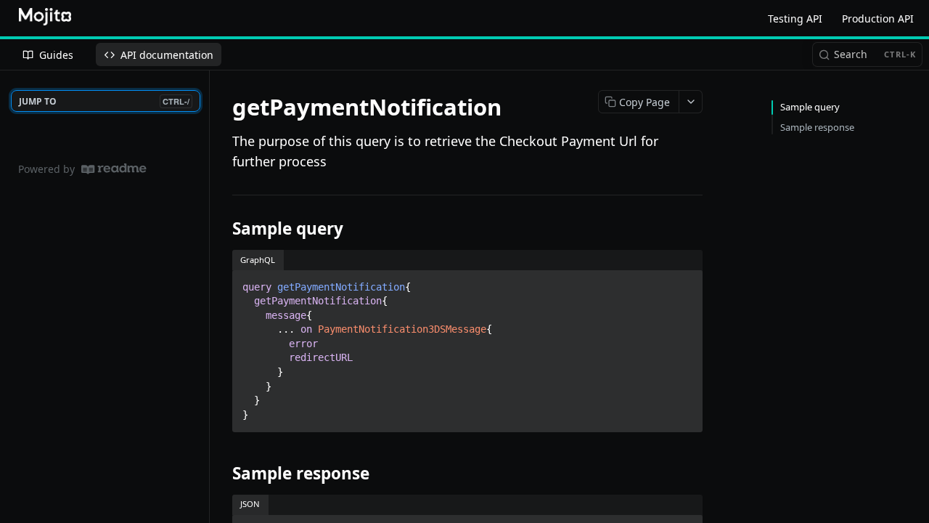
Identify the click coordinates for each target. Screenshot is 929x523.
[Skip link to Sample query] (222, 229)
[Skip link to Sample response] (222, 473)
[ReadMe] (114, 168)
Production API (878, 18)
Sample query (810, 106)
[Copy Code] (685, 282)
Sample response (817, 127)
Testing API (795, 18)
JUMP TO (104, 101)
